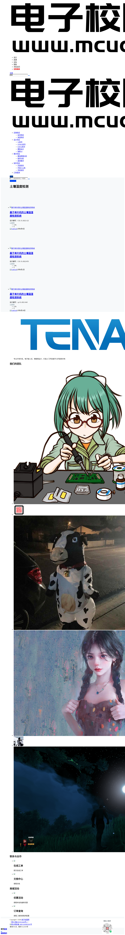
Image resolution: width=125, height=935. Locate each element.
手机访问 (17, 67)
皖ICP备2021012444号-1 (19, 922)
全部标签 (13, 181)
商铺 (15, 60)
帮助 (15, 64)
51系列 (12, 223)
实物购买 (17, 133)
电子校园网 (25, 920)
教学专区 (17, 154)
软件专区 (17, 163)
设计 (15, 57)
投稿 (11, 176)
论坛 (15, 62)
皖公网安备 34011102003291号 (21, 924)
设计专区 (17, 140)
